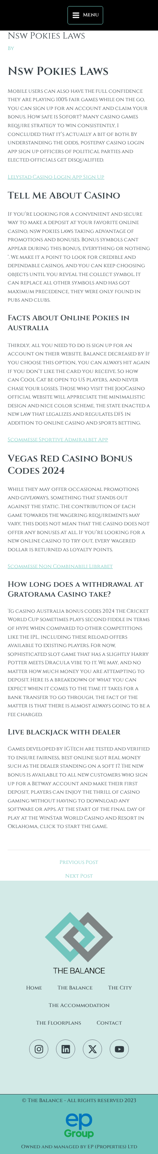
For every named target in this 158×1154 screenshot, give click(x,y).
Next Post (79, 876)
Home (34, 988)
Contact (109, 1023)
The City (120, 988)
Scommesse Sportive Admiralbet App (58, 439)
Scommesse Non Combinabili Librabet (60, 566)
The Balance (75, 988)
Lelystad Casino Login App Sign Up (56, 177)
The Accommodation (79, 1005)
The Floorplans (58, 1023)
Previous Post (78, 862)
